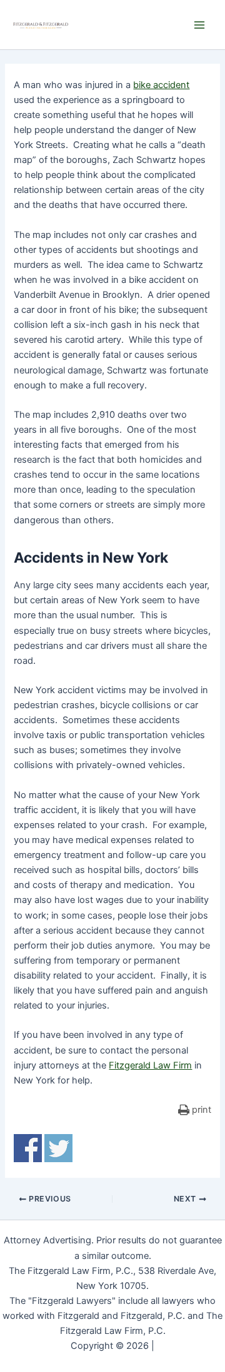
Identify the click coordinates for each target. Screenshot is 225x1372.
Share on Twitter (58, 1148)
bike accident (161, 85)
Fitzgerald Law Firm (150, 1065)
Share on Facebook (28, 1148)
